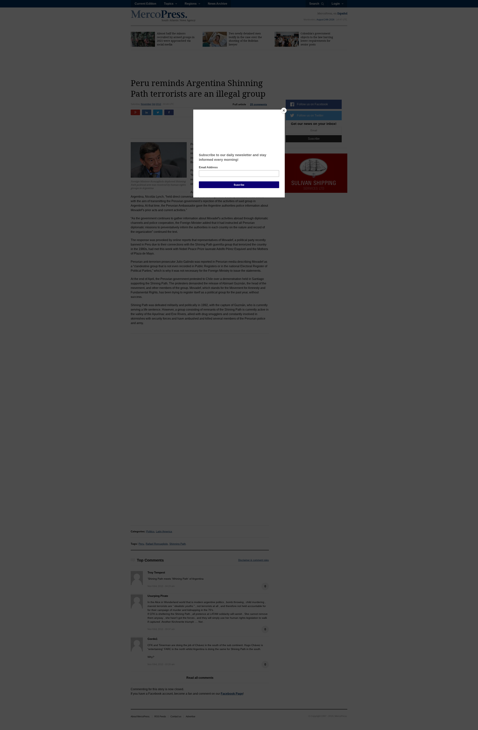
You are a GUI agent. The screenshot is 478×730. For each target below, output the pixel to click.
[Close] (284, 110)
